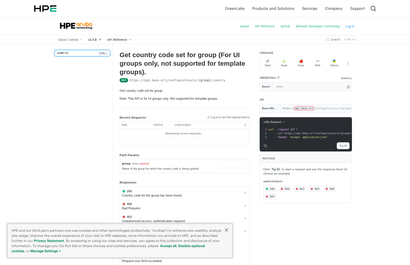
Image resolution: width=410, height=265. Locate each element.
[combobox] (232, 164)
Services (309, 8)
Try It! (343, 145)
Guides (244, 26)
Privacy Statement (49, 241)
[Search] (373, 8)
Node (284, 65)
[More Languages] (347, 63)
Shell (268, 65)
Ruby (301, 65)
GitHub (285, 26)
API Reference (265, 26)
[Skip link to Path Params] (116, 155)
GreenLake (235, 8)
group (126, 163)
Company (334, 8)
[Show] (348, 86)
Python (334, 65)
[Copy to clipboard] (229, 80)
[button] (226, 230)
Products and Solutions (273, 8)
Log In (350, 26)
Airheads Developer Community (318, 26)
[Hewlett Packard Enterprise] (45, 8)
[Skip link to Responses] (116, 182)
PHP (317, 65)
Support (357, 8)
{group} (205, 80)
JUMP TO (82, 53)
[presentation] (315, 133)
